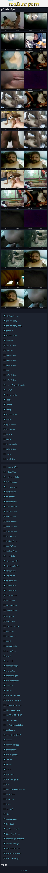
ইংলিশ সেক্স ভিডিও (11, 487)
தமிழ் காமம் (10, 730)
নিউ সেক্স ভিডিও (10, 601)
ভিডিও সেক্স (10, 1)
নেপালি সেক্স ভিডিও (11, 605)
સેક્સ (8, 814)
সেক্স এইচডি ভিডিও (11, 646)
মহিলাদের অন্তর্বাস (11, 336)
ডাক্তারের (9, 434)
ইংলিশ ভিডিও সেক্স (11, 482)
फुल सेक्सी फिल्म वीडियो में (14, 854)
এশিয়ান (8, 400)
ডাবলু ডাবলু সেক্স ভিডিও (12, 561)
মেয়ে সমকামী (9, 341)
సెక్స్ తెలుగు (10, 824)
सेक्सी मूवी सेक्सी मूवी (12, 844)
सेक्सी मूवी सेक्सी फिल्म (13, 696)
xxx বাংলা (9, 691)
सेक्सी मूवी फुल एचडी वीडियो (14, 725)
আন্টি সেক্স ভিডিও (11, 472)
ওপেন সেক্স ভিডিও (11, 517)
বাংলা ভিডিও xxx (11, 636)
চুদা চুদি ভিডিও (10, 794)
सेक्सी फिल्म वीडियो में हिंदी (14, 715)
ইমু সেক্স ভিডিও (10, 497)
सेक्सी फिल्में (9, 775)
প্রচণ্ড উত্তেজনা (11, 425)
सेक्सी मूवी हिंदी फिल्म (12, 745)
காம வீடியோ (10, 671)
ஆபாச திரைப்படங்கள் (14, 705)
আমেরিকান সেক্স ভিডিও (12, 477)
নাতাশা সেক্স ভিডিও (11, 596)
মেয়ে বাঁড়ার (9, 405)
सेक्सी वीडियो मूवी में (12, 676)
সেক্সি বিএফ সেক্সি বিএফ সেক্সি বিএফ (15, 789)
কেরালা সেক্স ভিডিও (11, 521)
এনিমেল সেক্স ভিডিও (11, 512)
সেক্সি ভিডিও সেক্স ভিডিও (13, 829)
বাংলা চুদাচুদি (9, 661)
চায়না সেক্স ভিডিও (11, 536)
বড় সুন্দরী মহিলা (10, 459)
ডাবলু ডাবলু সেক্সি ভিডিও (13, 566)
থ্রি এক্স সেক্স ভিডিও (11, 581)
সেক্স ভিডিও (9, 686)
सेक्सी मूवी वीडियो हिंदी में (13, 735)
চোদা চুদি (8, 656)
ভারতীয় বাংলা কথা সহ (12, 316)
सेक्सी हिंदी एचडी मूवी (12, 859)
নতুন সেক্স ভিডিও (11, 591)
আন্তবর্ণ (8, 420)
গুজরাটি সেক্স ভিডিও (11, 526)
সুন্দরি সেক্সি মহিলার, (11, 321)
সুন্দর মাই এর (9, 331)
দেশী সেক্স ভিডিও (11, 586)
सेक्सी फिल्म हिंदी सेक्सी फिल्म (15, 839)
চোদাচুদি (8, 641)
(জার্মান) (8, 410)
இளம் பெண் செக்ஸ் (13, 834)
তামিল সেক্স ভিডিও (11, 571)
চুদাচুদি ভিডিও (10, 799)
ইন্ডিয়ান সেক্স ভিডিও (11, 492)
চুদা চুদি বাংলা (10, 617)
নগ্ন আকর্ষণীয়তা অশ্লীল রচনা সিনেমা (15, 385)
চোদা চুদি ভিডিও (10, 621)
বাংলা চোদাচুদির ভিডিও (12, 681)
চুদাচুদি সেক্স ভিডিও (11, 541)
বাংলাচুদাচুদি (9, 809)
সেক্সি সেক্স (9, 760)
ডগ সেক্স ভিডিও (10, 556)
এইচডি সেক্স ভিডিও (11, 507)
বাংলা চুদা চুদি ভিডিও (12, 755)
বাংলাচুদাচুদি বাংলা (11, 651)
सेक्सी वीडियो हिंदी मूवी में (13, 701)
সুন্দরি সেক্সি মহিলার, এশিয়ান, (14, 326)
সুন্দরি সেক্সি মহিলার (11, 346)
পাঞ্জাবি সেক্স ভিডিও (11, 610)
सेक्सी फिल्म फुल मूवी (12, 780)
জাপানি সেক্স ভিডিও (11, 551)
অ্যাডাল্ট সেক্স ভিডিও (11, 467)
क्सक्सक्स (9, 740)
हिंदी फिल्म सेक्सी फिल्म (13, 849)
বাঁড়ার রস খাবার (10, 430)
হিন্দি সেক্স (8, 804)
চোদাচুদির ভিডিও (11, 546)
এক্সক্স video (10, 631)
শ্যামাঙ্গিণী (9, 390)
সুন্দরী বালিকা (9, 350)
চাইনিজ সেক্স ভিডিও (11, 531)
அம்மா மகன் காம (12, 626)
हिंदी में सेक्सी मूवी (11, 750)
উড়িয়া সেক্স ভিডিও (11, 502)
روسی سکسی (11, 720)
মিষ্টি (7, 370)
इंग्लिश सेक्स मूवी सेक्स (13, 710)
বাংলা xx (8, 770)
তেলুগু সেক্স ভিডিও (11, 576)
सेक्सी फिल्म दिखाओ (12, 666)
